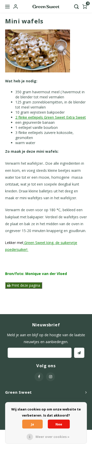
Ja (32, 424)
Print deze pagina (25, 285)
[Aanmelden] (79, 353)
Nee (58, 424)
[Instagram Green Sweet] (50, 376)
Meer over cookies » (53, 436)
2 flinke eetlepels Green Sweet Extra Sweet (50, 117)
